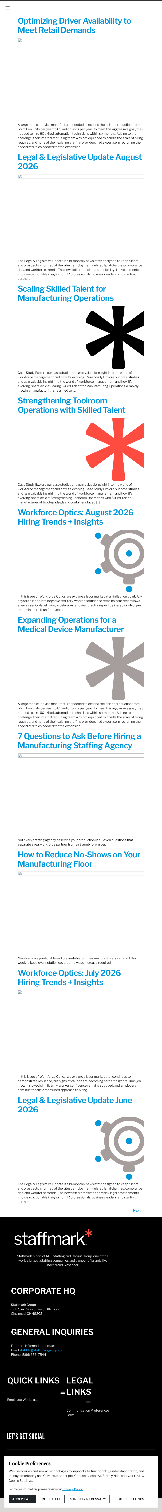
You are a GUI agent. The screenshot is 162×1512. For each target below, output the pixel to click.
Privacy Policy (72, 1489)
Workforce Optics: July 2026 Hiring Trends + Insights (69, 977)
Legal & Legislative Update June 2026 (75, 1104)
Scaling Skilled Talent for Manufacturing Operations (66, 293)
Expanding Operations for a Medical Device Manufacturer (71, 624)
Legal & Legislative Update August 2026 (80, 161)
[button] (8, 8)
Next (138, 1210)
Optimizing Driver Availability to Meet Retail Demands (74, 25)
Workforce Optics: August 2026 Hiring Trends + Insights (76, 516)
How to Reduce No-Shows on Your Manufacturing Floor (79, 859)
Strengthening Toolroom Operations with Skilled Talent (71, 405)
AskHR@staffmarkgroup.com (42, 1350)
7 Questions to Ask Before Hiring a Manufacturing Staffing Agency (79, 740)
